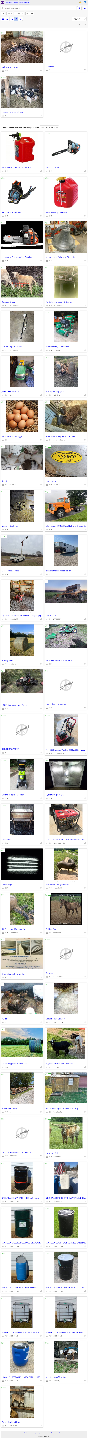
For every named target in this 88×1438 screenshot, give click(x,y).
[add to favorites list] (3, 70)
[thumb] (7, 19)
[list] (3, 19)
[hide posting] (41, 70)
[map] (20, 19)
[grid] (12, 19)
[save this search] (85, 8)
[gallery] (16, 19)
